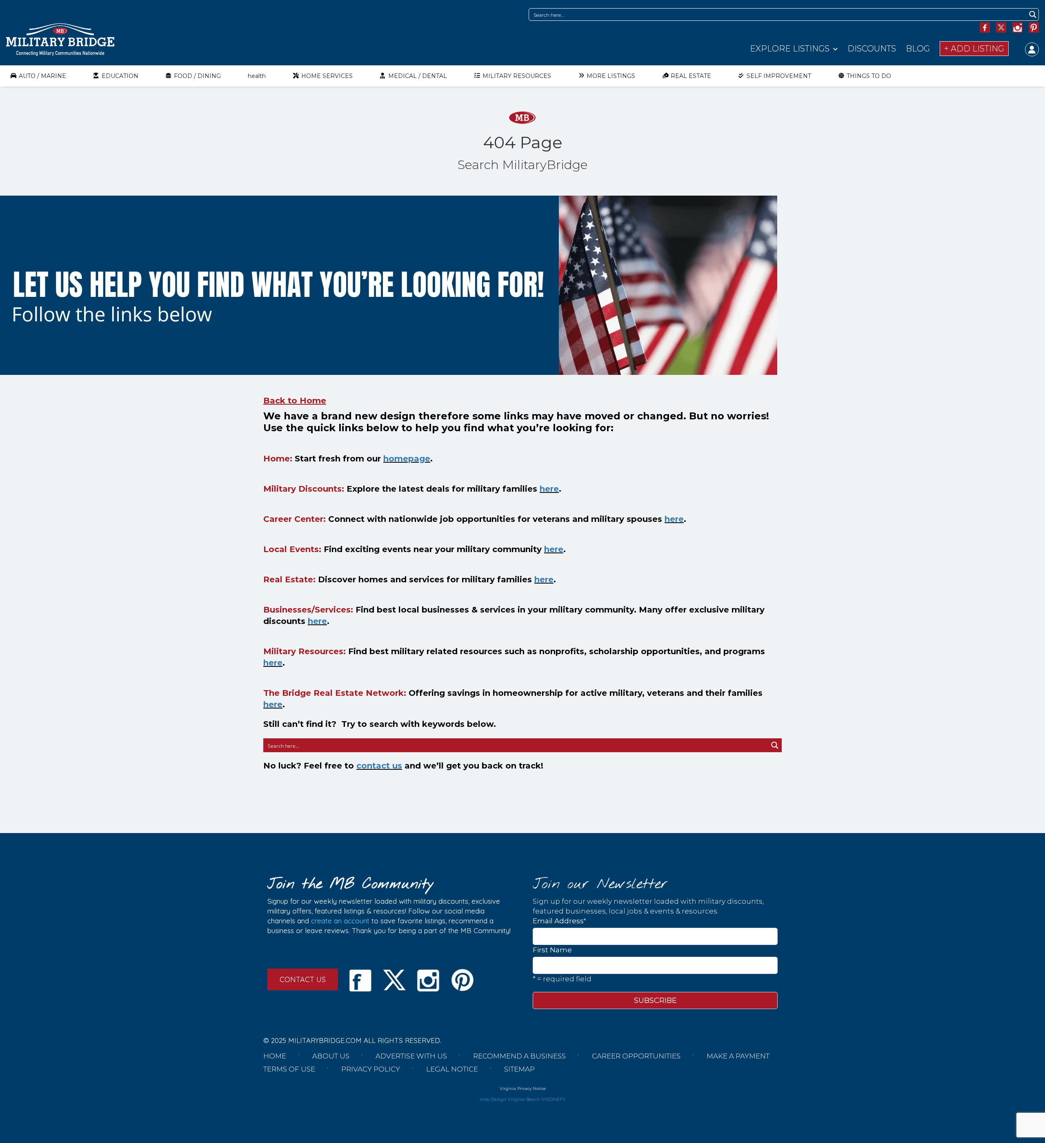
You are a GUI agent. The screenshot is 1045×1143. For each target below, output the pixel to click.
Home (274, 1056)
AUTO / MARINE (42, 76)
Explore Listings (789, 48)
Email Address (559, 920)
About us (330, 1056)
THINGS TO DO (869, 76)
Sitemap (519, 1069)
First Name (552, 950)
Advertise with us (411, 1056)
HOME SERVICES (327, 76)
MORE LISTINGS (611, 76)
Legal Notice (452, 1069)
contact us (379, 766)
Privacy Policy (370, 1069)
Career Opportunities (636, 1056)
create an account (340, 920)
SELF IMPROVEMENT (779, 76)
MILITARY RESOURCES (516, 76)
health (257, 76)
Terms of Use (289, 1069)
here (549, 489)
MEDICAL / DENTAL (417, 76)
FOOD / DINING (197, 76)
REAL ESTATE (691, 76)
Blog (918, 48)
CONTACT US (303, 979)
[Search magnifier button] (1032, 14)
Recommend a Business (519, 1056)
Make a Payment (738, 1056)
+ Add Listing (974, 48)
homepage (406, 458)
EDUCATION (120, 76)
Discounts (871, 48)
